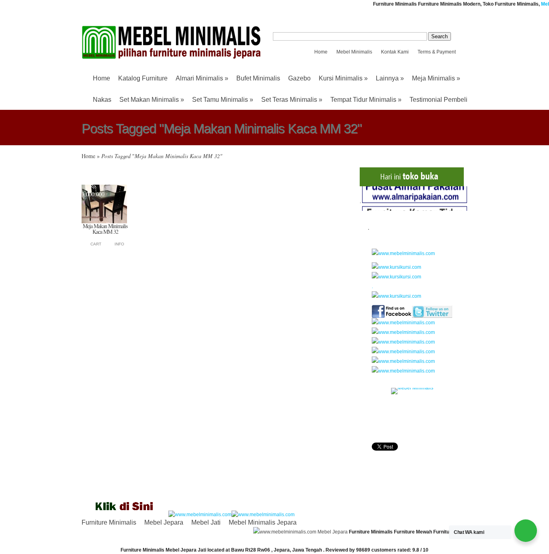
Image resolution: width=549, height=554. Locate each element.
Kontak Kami (395, 52)
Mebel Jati (206, 522)
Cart (95, 244)
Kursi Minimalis (343, 78)
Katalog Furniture (143, 78)
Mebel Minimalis (354, 52)
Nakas (102, 99)
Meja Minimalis (436, 78)
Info (119, 244)
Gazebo (299, 78)
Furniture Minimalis (109, 522)
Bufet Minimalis (258, 78)
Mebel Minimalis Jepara (263, 522)
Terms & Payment (437, 52)
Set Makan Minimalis (151, 99)
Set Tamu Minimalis (222, 99)
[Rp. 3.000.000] (104, 221)
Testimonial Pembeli (438, 99)
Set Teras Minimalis (291, 99)
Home (321, 52)
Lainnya (390, 78)
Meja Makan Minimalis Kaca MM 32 (105, 228)
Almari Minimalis (202, 78)
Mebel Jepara (163, 522)
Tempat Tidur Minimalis (366, 99)
